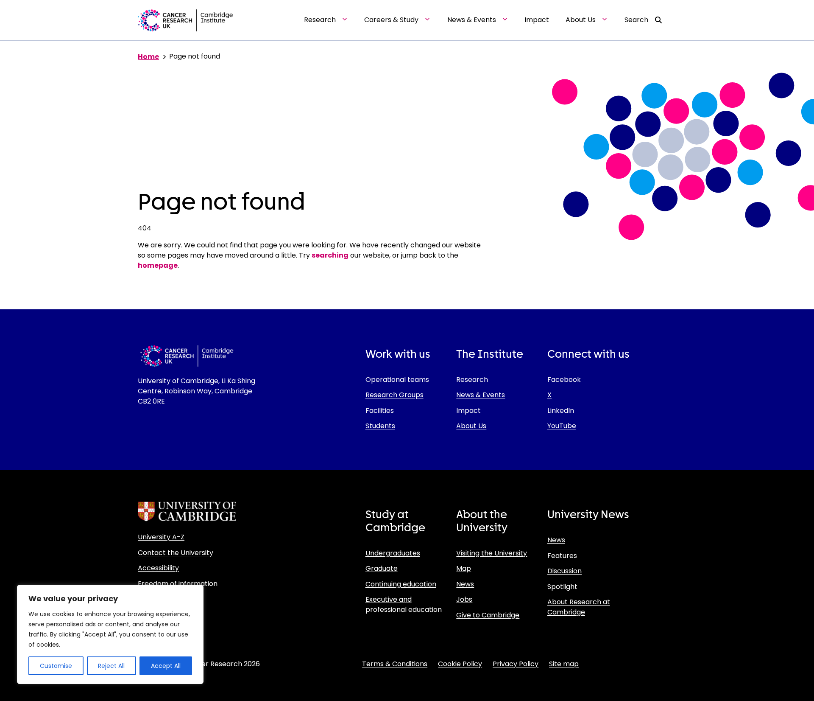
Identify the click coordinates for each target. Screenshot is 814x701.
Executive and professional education (403, 604)
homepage (158, 265)
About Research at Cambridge (578, 607)
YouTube (561, 426)
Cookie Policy (460, 664)
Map (463, 568)
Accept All (166, 666)
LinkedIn (560, 410)
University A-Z (161, 537)
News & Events (480, 395)
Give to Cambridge (487, 615)
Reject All (111, 666)
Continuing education (400, 584)
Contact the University (175, 553)
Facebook (564, 379)
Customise (56, 666)
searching (330, 255)
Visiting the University (491, 553)
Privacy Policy (515, 664)
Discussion (564, 571)
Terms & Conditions (394, 664)
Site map (564, 664)
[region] (110, 634)
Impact (468, 410)
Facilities (379, 410)
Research (472, 379)
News (465, 584)
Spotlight (562, 587)
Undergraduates (392, 553)
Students (380, 426)
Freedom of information (177, 584)
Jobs (464, 599)
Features (562, 556)
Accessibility (158, 568)
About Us (471, 426)
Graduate (381, 568)
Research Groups (394, 395)
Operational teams (397, 379)
